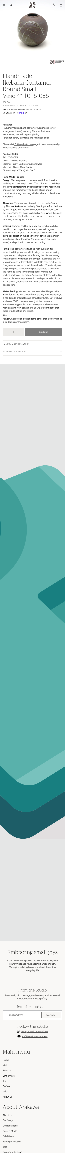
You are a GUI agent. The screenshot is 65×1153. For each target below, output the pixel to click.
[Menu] (4, 5)
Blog (5, 1146)
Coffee (6, 1086)
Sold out (43, 331)
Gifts (5, 1091)
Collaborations (10, 1125)
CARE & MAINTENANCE (15, 344)
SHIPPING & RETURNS (14, 352)
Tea (4, 1080)
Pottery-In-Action (23, 144)
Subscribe (51, 1015)
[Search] (11, 5)
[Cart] (61, 5)
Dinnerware (9, 1075)
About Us (7, 1096)
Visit (5, 1065)
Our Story (8, 1120)
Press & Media (10, 1130)
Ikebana (6, 1070)
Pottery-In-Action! (12, 1141)
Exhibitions (8, 1136)
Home (6, 1059)
